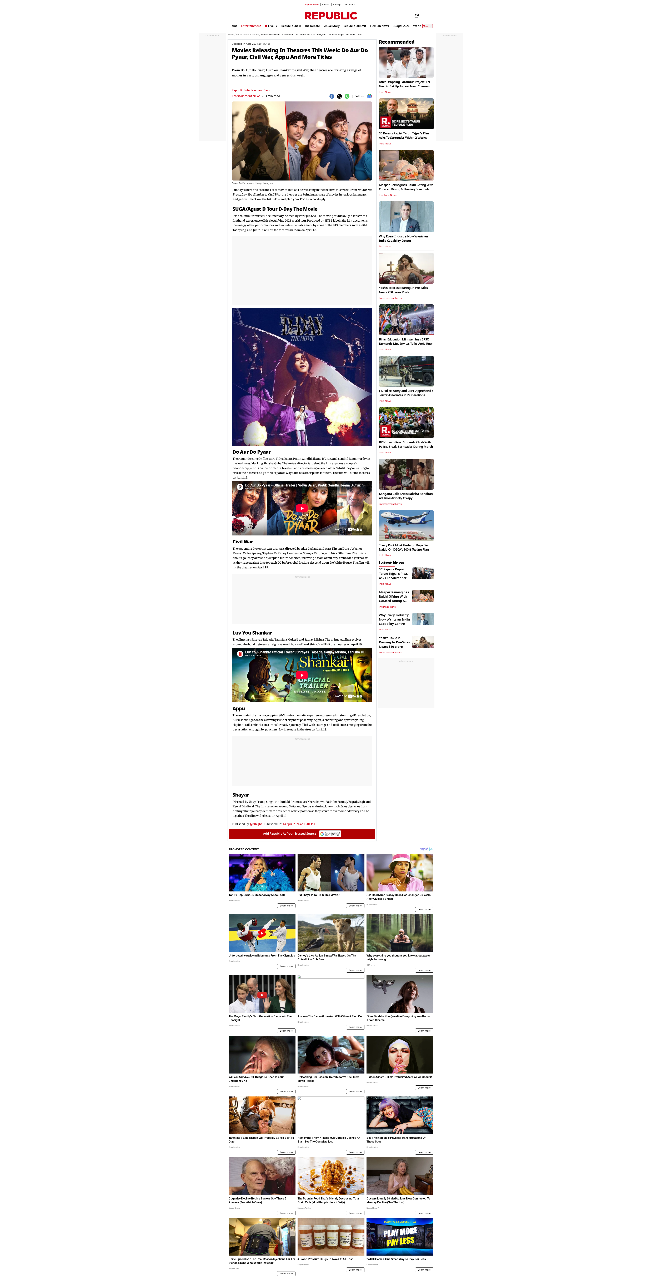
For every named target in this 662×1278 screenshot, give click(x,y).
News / (231, 34)
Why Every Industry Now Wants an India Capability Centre (403, 238)
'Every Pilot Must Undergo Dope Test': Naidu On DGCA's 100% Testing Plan (405, 547)
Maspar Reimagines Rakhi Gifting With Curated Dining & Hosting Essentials (406, 187)
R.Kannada (349, 4)
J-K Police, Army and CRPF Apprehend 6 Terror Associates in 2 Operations (406, 393)
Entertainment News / (248, 34)
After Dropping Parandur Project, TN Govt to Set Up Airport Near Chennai (404, 84)
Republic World (312, 4)
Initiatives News (388, 195)
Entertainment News (246, 96)
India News (385, 92)
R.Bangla (337, 4)
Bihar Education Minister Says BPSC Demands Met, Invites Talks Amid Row (405, 341)
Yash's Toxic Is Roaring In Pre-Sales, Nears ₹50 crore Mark (403, 290)
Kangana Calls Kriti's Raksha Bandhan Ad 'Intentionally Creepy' (406, 496)
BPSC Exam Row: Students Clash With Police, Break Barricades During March (406, 444)
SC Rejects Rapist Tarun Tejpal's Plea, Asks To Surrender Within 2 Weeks (404, 135)
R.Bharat (326, 4)
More (426, 26)
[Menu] (415, 15)
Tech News (385, 246)
